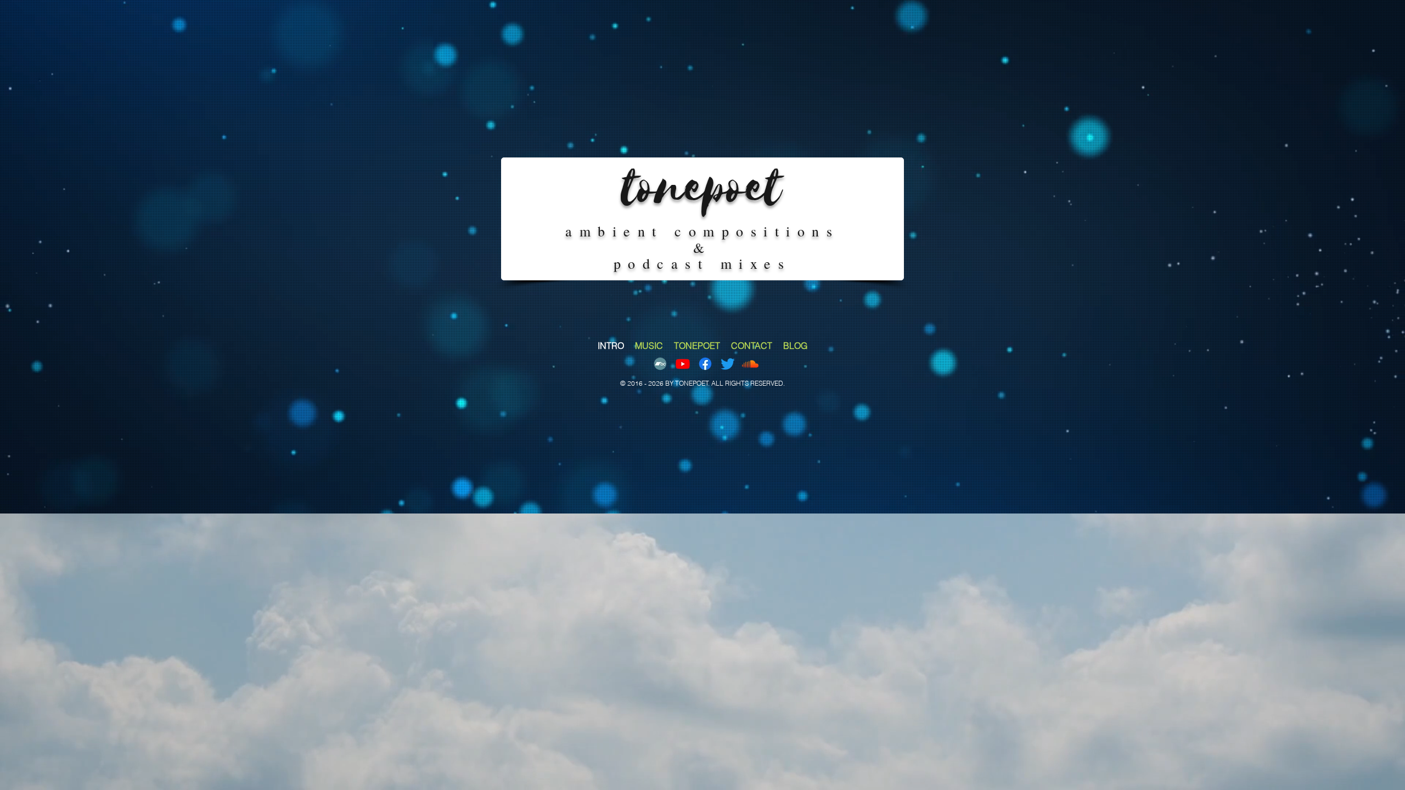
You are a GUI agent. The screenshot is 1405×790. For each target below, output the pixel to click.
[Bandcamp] (660, 364)
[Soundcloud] (750, 364)
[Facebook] (705, 364)
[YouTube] (683, 364)
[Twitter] (728, 364)
